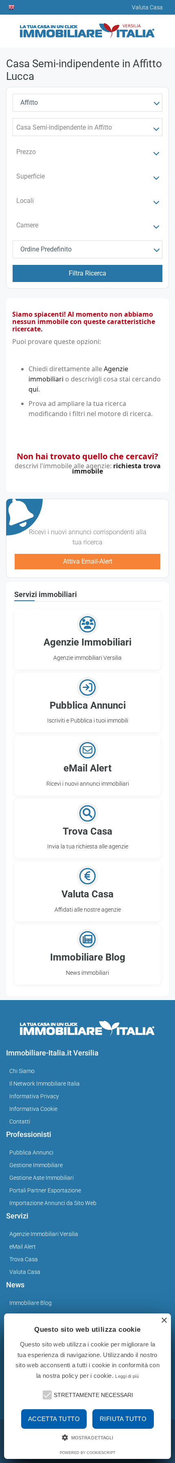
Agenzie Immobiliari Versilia (43, 1234)
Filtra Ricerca (87, 273)
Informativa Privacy (34, 1096)
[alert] (87, 1386)
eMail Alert (22, 1246)
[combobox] (87, 103)
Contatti (19, 1121)
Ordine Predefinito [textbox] (46, 249)
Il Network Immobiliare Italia (44, 1083)
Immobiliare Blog (30, 1303)
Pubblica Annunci (31, 1152)
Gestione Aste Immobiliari (41, 1177)
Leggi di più (127, 1376)
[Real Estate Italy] (12, 7)
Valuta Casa (24, 1272)
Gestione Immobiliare (36, 1165)
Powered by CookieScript (88, 1453)
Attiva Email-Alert (87, 561)
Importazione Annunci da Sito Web (52, 1203)
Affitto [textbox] (29, 102)
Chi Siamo (22, 1071)
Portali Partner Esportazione (45, 1190)
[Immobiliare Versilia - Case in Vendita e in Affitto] (87, 28)
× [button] (164, 1321)
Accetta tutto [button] (54, 1418)
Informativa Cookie (33, 1109)
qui (33, 389)
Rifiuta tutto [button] (123, 1418)
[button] (46, 1394)
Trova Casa (23, 1259)
